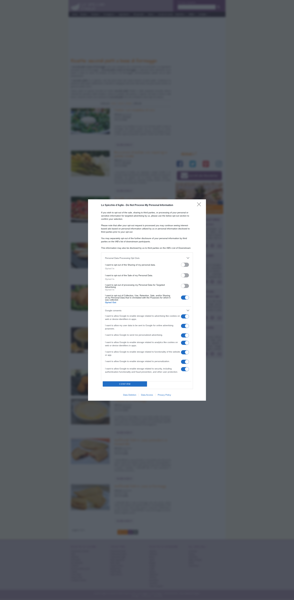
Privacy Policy (164, 395)
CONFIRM (125, 384)
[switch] (185, 265)
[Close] (200, 205)
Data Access (147, 395)
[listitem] (147, 258)
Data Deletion (129, 395)
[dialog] (147, 300)
